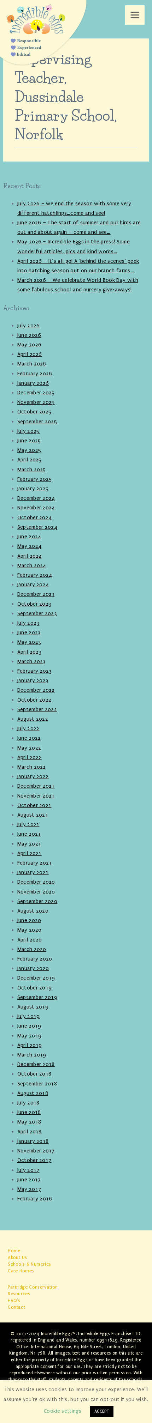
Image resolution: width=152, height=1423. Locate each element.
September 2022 (37, 709)
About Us (17, 1257)
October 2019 (34, 988)
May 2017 (29, 1189)
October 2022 (34, 700)
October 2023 (34, 604)
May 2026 (29, 344)
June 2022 (29, 738)
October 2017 (34, 1160)
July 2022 (28, 728)
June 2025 (29, 440)
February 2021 (34, 863)
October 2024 (34, 517)
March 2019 (31, 1055)
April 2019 (29, 1045)
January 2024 (33, 584)
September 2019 (37, 997)
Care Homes (21, 1270)
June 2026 (29, 335)
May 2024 (29, 546)
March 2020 (31, 949)
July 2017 (28, 1170)
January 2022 (33, 776)
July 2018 (28, 1103)
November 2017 (36, 1151)
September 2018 (37, 1083)
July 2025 (28, 431)
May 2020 (29, 930)
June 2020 (29, 920)
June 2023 (29, 632)
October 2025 (34, 411)
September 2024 (37, 527)
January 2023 (33, 680)
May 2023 (29, 642)
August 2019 (33, 1007)
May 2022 (29, 748)
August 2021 (32, 815)
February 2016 (34, 1198)
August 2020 (33, 911)
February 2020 (34, 959)
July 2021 (28, 824)
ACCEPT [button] (101, 1411)
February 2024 (34, 575)
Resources (19, 1293)
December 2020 (36, 882)
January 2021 (33, 872)
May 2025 (29, 450)
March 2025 (31, 469)
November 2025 (36, 402)
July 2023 (28, 623)
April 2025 (29, 459)
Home (14, 1250)
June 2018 (29, 1112)
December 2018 (36, 1064)
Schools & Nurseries (29, 1264)
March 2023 (31, 661)
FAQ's (14, 1300)
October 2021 (34, 805)
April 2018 (29, 1131)
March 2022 (31, 767)
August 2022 (32, 719)
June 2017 (29, 1179)
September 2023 (37, 613)
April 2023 (29, 652)
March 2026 (31, 364)
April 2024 (29, 556)
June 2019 (29, 1026)
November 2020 (36, 892)
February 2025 (34, 479)
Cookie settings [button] (62, 1411)
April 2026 (29, 354)
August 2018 (32, 1093)
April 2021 (29, 853)
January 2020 (33, 968)
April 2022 (29, 757)
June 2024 (29, 536)
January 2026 (33, 383)
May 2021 (29, 844)
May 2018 (29, 1122)
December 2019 (36, 978)
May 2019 (29, 1036)
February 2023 (34, 671)
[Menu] (135, 15)
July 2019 (28, 1016)
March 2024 (31, 565)
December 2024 (36, 498)
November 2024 (36, 507)
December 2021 (36, 786)
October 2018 (34, 1074)
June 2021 (29, 834)
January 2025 (33, 488)
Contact (16, 1307)
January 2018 (33, 1141)
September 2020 (37, 901)
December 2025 (36, 392)
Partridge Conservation (33, 1287)
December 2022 (36, 690)
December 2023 (36, 594)
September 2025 (37, 421)
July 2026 (28, 325)
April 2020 (29, 940)
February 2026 (34, 373)
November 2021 (36, 796)
